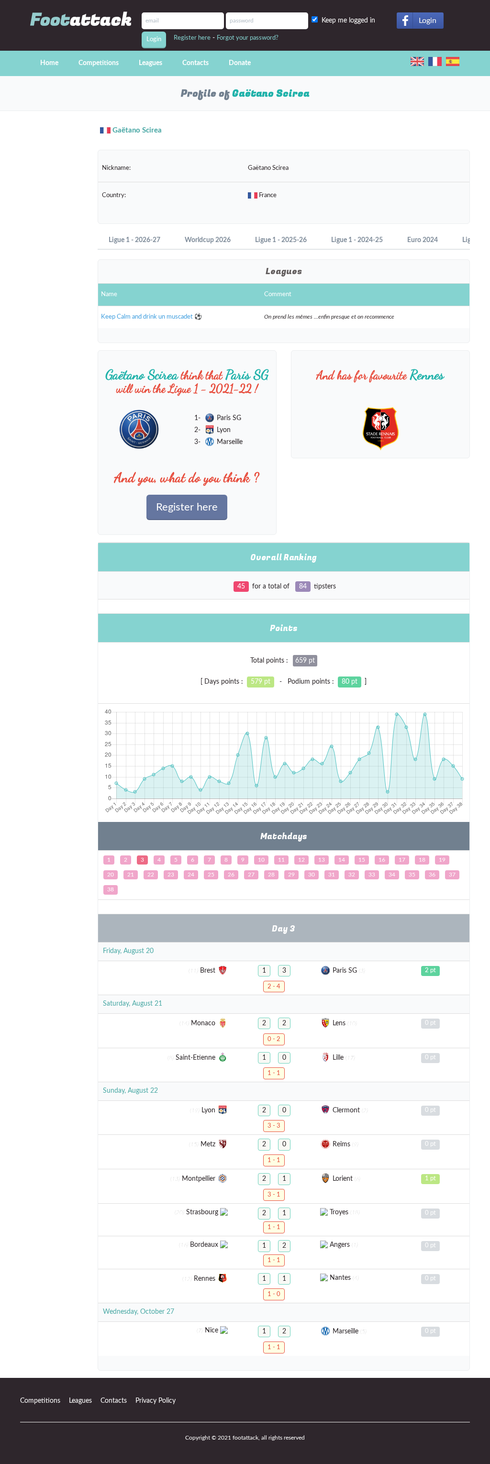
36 (432, 874)
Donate (240, 63)
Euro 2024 (422, 240)
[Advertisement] (51, 287)
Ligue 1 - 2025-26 (281, 240)
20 (110, 874)
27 (251, 874)
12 (301, 860)
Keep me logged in (350, 20)
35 (412, 874)
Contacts (195, 63)
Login (427, 20)
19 (442, 860)
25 (211, 874)
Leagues (150, 63)
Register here (192, 38)
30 (311, 874)
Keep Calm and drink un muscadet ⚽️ (151, 317)
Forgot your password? (247, 38)
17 (402, 860)
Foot (81, 20)
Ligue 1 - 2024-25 (357, 240)
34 (392, 874)
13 (321, 860)
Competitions (98, 63)
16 (382, 860)
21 (130, 874)
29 (291, 874)
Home (49, 63)
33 (371, 874)
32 (351, 874)
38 (110, 889)
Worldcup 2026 (208, 240)
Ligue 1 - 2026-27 (134, 240)
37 (452, 874)
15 (361, 860)
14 (341, 860)
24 (191, 874)
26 (231, 874)
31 (331, 874)
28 (271, 874)
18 (422, 860)
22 (150, 874)
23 (170, 874)
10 (261, 860)
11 (281, 860)
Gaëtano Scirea (137, 130)
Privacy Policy (155, 1400)
